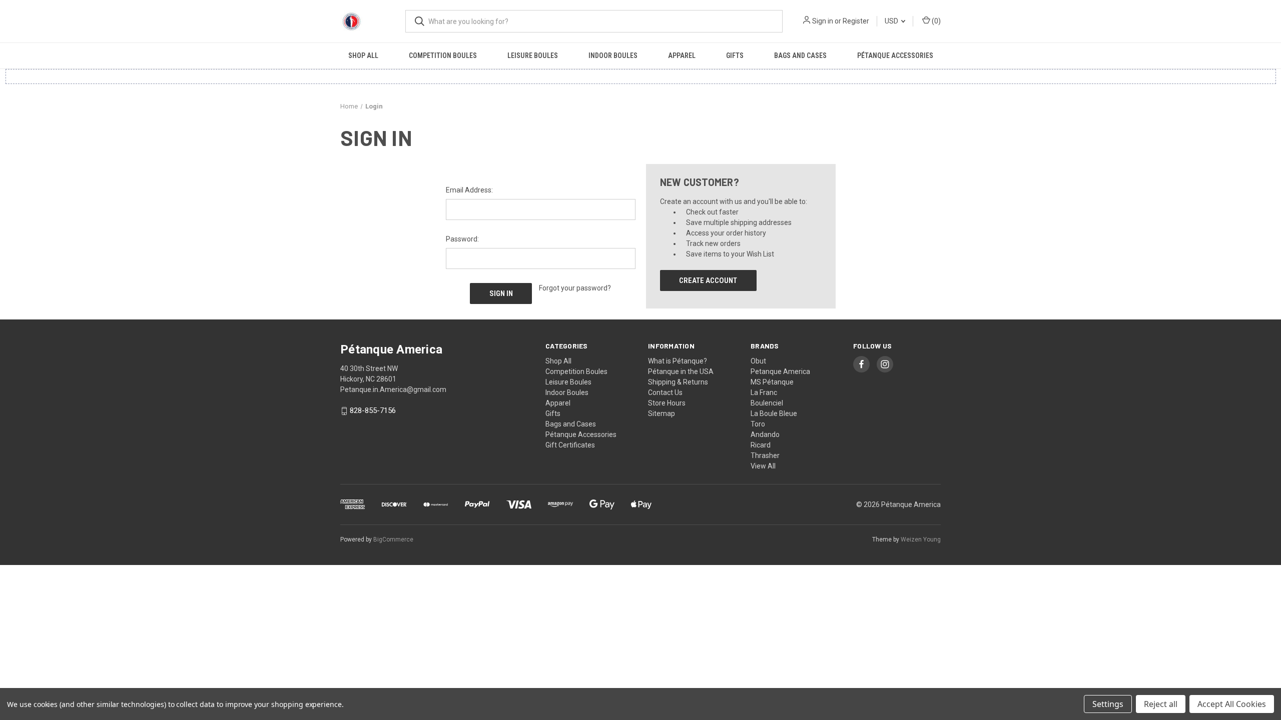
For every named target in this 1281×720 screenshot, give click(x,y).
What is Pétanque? (677, 361)
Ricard (761, 445)
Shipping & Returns (678, 382)
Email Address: (469, 190)
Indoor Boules (612, 56)
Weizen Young (921, 539)
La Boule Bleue (774, 414)
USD (892, 21)
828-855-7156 (373, 411)
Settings (1107, 704)
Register (856, 21)
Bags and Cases (800, 56)
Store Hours (667, 403)
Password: (462, 239)
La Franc (764, 392)
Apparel (682, 56)
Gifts (735, 56)
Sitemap (661, 414)
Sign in (822, 21)
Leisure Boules (532, 56)
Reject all (1160, 704)
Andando (765, 434)
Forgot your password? (575, 288)
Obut (758, 361)
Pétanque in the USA (681, 372)
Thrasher (765, 456)
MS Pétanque (772, 382)
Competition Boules (443, 56)
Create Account (708, 280)
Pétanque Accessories (895, 56)
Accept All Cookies (1231, 704)
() (935, 21)
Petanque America (780, 372)
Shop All (363, 56)
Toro (758, 424)
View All (763, 466)
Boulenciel (767, 403)
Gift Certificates (570, 445)
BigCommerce (393, 539)
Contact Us (665, 392)
